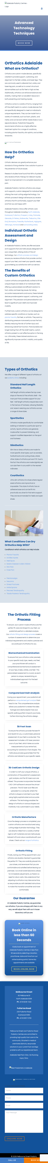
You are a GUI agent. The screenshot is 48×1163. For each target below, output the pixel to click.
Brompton (12, 221)
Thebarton (33, 218)
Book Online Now (24, 969)
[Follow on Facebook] (14, 1064)
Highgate (37, 221)
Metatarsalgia (12, 578)
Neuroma (10, 581)
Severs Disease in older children (18, 564)
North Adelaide (33, 212)
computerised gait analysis (26, 700)
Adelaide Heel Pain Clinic (19, 1055)
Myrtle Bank (28, 221)
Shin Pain (10, 567)
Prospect (24, 215)
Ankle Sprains (12, 587)
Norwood (16, 225)
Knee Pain (10, 570)
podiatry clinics (13, 378)
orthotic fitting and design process (22, 634)
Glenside (8, 218)
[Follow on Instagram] (10, 1064)
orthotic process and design (27, 255)
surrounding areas (31, 225)
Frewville (20, 221)
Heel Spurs (11, 561)
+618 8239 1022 (25, 1002)
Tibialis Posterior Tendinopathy (18, 593)
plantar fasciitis (11, 317)
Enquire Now (14, 1138)
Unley (30, 215)
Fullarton (16, 215)
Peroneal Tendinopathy (15, 590)
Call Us (12, 1160)
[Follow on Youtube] (18, 1064)
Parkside (36, 215)
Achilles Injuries (12, 558)
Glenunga (8, 225)
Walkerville (24, 218)
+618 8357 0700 (25, 1018)
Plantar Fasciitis (13, 555)
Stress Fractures (13, 584)
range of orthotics (32, 840)
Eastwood (8, 215)
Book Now (24, 43)
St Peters (15, 218)
